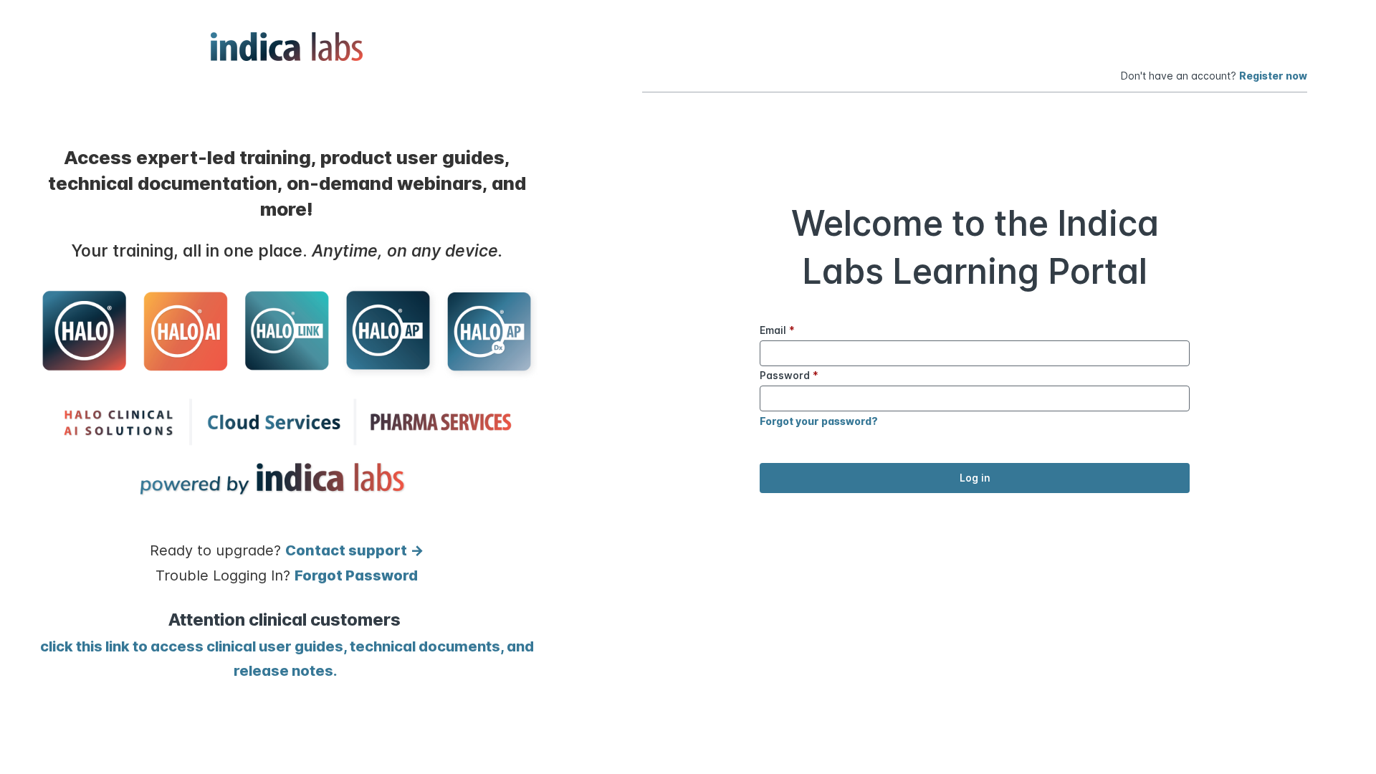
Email (777, 330)
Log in (975, 478)
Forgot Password (356, 575)
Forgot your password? (819, 421)
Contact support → (354, 550)
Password (789, 375)
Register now (1273, 76)
